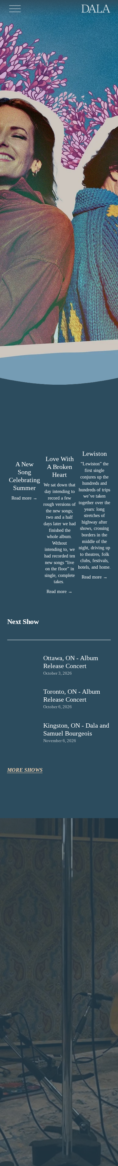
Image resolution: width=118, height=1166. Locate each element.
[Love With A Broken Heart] (59, 444)
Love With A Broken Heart (60, 466)
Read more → (24, 498)
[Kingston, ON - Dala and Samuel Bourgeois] (25, 731)
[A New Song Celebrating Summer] (24, 447)
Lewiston (94, 453)
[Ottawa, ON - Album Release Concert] (25, 662)
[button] (99, 431)
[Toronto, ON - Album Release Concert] (25, 695)
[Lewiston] (94, 442)
